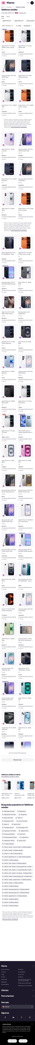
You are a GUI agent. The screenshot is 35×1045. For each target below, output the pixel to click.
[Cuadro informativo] (12, 26)
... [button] (13, 7)
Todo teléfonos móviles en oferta (10, 776)
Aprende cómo (22, 13)
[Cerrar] (32, 1024)
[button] (4, 42)
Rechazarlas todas (12, 1041)
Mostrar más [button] (17, 760)
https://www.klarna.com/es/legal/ (19, 127)
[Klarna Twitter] (22, 1017)
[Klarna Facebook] (5, 1017)
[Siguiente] (31, 21)
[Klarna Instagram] (30, 1017)
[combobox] (27, 25)
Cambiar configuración (17, 1036)
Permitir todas (23, 1041)
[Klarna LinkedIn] (13, 1017)
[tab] (2, 17)
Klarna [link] (3, 7)
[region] (17, 1033)
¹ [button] (9, 53)
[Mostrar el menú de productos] (32, 10)
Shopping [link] (9, 7)
